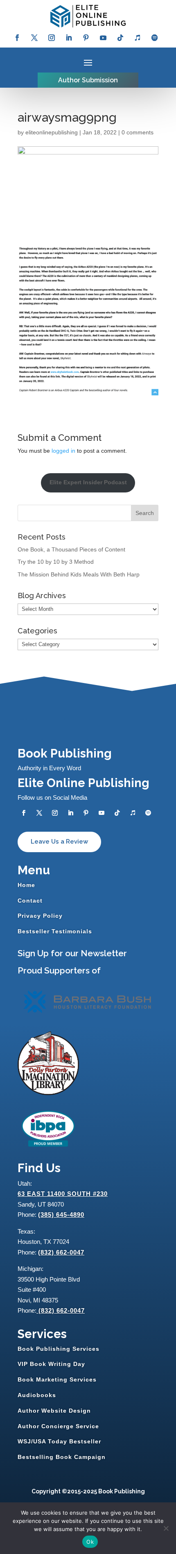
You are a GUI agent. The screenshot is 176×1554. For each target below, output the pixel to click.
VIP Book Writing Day (51, 1364)
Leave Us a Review (59, 841)
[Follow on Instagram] (51, 37)
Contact (30, 900)
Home (26, 885)
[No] (166, 1528)
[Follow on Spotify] (154, 37)
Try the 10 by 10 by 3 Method (56, 561)
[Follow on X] (34, 37)
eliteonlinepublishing (51, 132)
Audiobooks (37, 1395)
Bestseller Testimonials (55, 931)
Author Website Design (54, 1410)
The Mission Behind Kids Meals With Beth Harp (79, 574)
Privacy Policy (40, 915)
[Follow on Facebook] (17, 37)
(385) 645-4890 (61, 1214)
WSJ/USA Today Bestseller (59, 1441)
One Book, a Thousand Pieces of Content (71, 549)
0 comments (137, 132)
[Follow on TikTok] (120, 37)
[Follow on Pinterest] (86, 37)
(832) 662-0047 (61, 1252)
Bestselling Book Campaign (62, 1457)
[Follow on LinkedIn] (68, 37)
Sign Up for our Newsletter (72, 953)
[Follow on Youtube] (103, 37)
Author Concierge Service (58, 1426)
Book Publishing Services (58, 1348)
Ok (90, 1541)
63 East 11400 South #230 (63, 1193)
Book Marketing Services (57, 1379)
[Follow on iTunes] (137, 37)
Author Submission (88, 80)
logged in (63, 450)
